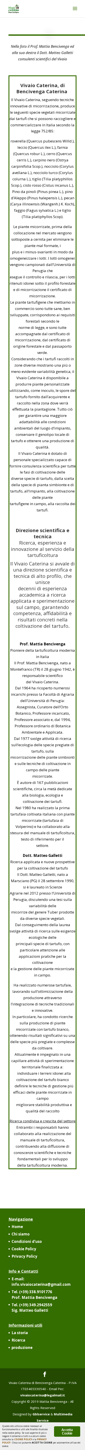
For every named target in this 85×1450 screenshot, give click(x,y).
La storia (20, 1332)
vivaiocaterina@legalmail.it (42, 1395)
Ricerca (18, 1340)
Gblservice (41, 1414)
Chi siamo (21, 1234)
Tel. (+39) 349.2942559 (32, 1307)
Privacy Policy (24, 1256)
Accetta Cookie (67, 1431)
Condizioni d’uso (27, 1241)
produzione (22, 1347)
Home (17, 1226)
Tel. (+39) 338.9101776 (34, 1294)
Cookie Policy (24, 1248)
